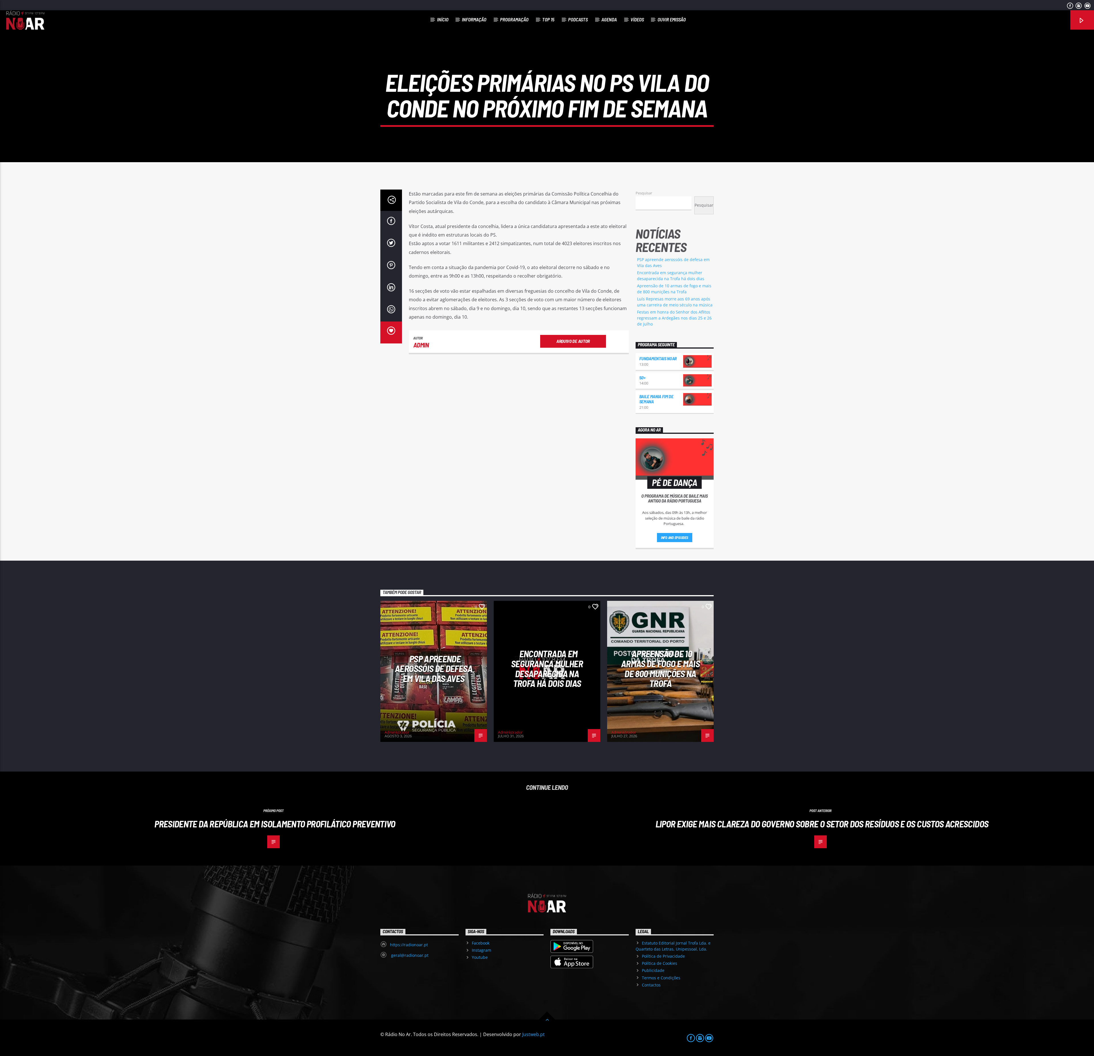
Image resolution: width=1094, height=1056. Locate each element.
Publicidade (653, 970)
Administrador (397, 732)
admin (421, 345)
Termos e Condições (661, 977)
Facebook (480, 943)
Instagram (481, 950)
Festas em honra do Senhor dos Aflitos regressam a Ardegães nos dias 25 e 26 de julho (674, 318)
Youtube (480, 957)
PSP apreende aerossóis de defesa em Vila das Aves (433, 668)
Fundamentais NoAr (658, 358)
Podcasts (578, 19)
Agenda (609, 19)
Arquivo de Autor (573, 341)
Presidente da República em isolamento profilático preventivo (274, 823)
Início (442, 19)
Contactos (651, 985)
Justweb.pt (533, 1034)
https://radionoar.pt (409, 944)
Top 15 (548, 19)
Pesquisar (644, 193)
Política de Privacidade (663, 956)
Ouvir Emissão (672, 19)
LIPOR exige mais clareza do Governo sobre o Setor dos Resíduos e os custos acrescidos (822, 823)
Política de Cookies (659, 963)
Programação (514, 19)
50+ (642, 377)
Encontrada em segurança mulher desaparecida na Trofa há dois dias (547, 668)
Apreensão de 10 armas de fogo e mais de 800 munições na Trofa (660, 668)
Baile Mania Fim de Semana (656, 399)
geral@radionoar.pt (409, 955)
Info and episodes (674, 537)
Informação (474, 19)
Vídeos (637, 19)
